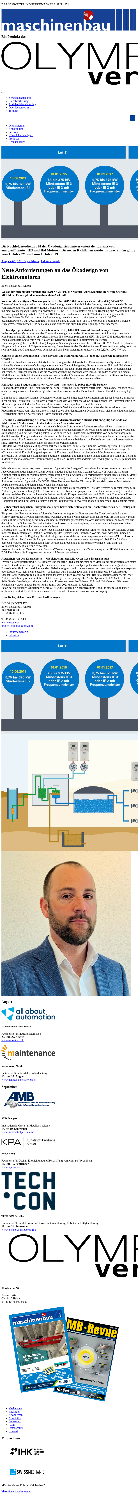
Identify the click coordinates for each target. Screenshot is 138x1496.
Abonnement (16, 1414)
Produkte (14, 138)
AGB (12, 1424)
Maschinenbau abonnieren (16, 1491)
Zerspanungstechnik (20, 97)
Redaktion (14, 1411)
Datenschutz (16, 1427)
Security (13, 132)
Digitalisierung (17, 125)
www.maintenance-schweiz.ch (18, 1079)
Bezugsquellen (17, 141)
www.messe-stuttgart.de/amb (17, 1132)
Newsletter (15, 1418)
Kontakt (13, 1431)
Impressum (15, 1421)
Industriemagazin (50, 261)
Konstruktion (16, 128)
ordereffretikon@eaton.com (17, 625)
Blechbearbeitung (19, 101)
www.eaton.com (10, 622)
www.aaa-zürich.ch (12, 1040)
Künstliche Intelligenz (21, 135)
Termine (13, 110)
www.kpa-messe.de (12, 1167)
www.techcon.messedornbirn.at (19, 1229)
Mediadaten (15, 1408)
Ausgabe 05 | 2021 (12, 261)
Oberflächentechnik (20, 107)
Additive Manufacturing (22, 104)
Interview (14, 635)
